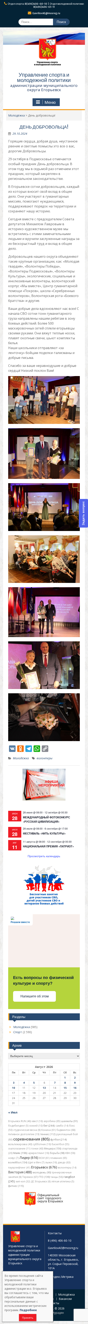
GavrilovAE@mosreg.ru (46, 13)
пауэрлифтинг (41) (19, 1167)
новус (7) (13, 1158)
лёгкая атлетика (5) (62, 1181)
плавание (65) (58, 1158)
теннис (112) (47, 1134)
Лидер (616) (28, 1157)
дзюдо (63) (64, 1162)
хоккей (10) (36, 1125)
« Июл (12, 1112)
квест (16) (37, 1121)
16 (74, 1088)
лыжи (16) (51, 1162)
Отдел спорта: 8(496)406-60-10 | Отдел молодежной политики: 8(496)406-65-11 (46, 5)
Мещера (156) (52, 1148)
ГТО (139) (44, 1177)
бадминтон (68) (65, 1130)
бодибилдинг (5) (18, 1125)
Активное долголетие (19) (23, 1134)
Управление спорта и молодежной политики (44, 77)
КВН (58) (70, 1153)
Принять (27, 1318)
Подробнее (28, 1310)
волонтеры (44, 758)
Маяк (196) (20, 1153)
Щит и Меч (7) (36, 1162)
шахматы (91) (69, 1121)
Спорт (17, 1032)
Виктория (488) (20, 1172)
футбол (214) (58, 1139)
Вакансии (65, 1299)
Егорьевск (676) (44, 1167)
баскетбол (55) (60, 1144)
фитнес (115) (16, 1186)
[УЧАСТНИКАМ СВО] (44, 905)
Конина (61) (48, 1130)
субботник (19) (42, 1144)
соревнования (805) (31, 1139)
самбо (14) (62, 1125)
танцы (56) (57, 1177)
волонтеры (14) (67, 1167)
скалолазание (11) (19, 1148)
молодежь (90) (42, 1172)
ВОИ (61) (44, 1158)
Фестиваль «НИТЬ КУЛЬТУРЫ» (44, 833)
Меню (50, 102)
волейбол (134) (17, 1162)
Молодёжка (21, 758)
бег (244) (49, 1125)
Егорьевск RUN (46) (19, 1121)
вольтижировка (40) (20, 1144)
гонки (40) (37, 1148)
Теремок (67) (30, 1177)
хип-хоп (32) (23, 1181)
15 (65, 1088)
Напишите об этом (34, 996)
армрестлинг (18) (38, 1153)
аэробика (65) (52, 1121)
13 (44, 1088)
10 (13, 1088)
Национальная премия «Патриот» (48, 846)
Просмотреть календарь (44, 856)
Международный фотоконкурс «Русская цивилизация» (46, 819)
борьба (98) (57, 1153)
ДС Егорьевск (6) (41, 1181)
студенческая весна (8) (27, 1130)
